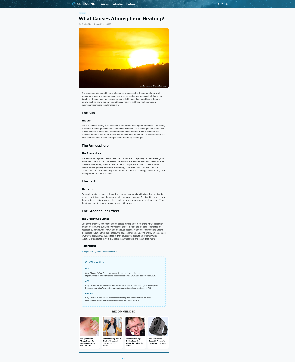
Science (104, 4)
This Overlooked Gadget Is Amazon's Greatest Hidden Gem (157, 341)
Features (130, 4)
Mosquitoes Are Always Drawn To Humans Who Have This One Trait (87, 342)
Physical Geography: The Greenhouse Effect (102, 252)
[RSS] (226, 4)
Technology (117, 4)
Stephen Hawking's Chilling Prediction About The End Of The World (134, 342)
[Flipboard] (222, 4)
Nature (82, 13)
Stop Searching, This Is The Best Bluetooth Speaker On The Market (112, 342)
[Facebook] (218, 4)
